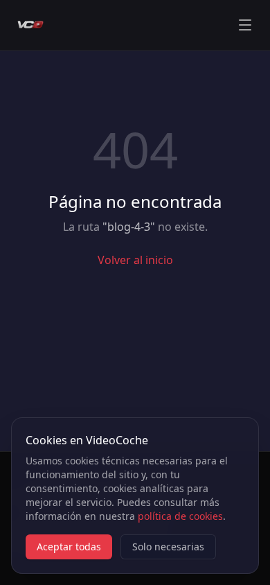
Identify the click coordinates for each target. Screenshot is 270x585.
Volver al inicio (135, 260)
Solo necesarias (168, 546)
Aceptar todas (69, 546)
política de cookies (180, 516)
